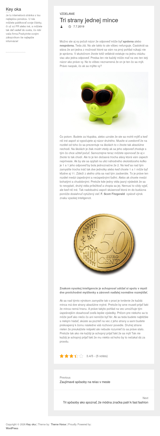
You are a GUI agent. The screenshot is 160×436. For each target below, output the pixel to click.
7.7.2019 (78, 26)
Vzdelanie (67, 14)
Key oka (13, 9)
